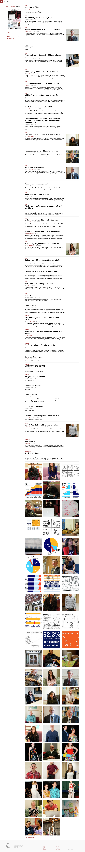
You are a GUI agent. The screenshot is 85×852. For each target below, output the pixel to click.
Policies (57, 845)
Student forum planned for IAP (36, 184)
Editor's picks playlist (33, 386)
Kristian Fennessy (30, 321)
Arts (26, 383)
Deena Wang (28, 443)
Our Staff (57, 848)
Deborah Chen (29, 31)
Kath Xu (27, 57)
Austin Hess (28, 73)
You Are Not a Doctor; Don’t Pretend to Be (40, 345)
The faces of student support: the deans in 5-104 (42, 134)
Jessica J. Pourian (29, 169)
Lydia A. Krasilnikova (30, 233)
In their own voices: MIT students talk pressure (42, 220)
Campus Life (28, 439)
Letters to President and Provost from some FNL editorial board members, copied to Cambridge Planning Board (42, 121)
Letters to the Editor (32, 7)
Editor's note (29, 46)
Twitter (69, 845)
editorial (31, 304)
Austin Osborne (29, 417)
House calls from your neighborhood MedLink (42, 244)
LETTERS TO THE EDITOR (35, 366)
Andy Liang (28, 358)
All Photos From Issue (31, 837)
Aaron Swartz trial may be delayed (38, 194)
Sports (26, 404)
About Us (57, 842)
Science (44, 849)
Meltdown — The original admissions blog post (42, 232)
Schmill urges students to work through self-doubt (43, 29)
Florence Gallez (29, 335)
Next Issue (20, 36)
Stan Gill (28, 261)
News (26, 5)
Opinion (27, 304)
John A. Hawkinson (30, 108)
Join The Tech (58, 849)
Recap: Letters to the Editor (35, 377)
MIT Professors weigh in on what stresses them (42, 95)
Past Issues (57, 843)
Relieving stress (30, 441)
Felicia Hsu (41, 426)
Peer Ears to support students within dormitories (43, 55)
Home (44, 842)
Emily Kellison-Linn (30, 97)
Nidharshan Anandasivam (31, 426)
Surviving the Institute (33, 453)
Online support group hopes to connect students (42, 83)
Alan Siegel (28, 9)
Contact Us (70, 842)
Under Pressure (30, 306)
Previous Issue (10, 36)
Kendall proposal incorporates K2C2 (38, 107)
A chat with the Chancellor (34, 167)
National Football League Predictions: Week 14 (42, 416)
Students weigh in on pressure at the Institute (41, 272)
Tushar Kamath (29, 136)
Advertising (57, 846)
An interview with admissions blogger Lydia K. (42, 260)
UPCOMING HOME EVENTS (35, 407)
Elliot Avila (28, 455)
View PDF (9, 32)
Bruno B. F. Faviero (30, 152)
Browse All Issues (10, 38)
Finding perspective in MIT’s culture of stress (41, 151)
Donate (57, 847)
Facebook (69, 843)
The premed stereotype (33, 357)
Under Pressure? (31, 395)
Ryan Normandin (29, 347)
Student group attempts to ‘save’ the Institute (41, 72)
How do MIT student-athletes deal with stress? (42, 425)
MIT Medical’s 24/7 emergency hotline (39, 284)
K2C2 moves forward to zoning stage (38, 18)
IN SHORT (28, 295)
